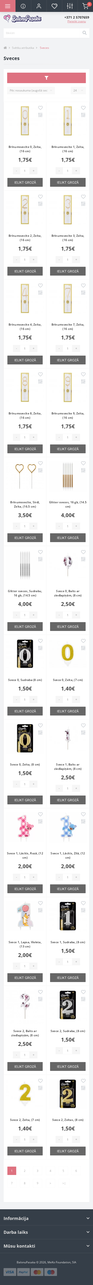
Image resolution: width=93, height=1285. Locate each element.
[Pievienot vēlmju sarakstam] (40, 108)
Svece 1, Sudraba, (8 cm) (68, 942)
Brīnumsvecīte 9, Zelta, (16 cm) (68, 415)
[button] (38, 6)
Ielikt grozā (25, 182)
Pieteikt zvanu (76, 21)
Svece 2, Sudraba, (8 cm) (68, 1031)
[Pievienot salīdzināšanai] (40, 115)
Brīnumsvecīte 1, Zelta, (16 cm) (68, 149)
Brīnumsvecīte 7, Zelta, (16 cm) (68, 327)
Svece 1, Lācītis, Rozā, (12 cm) (25, 855)
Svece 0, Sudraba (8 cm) (25, 680)
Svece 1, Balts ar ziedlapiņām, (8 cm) (68, 766)
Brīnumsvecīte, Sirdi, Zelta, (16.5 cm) (25, 504)
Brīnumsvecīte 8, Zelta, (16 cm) (25, 415)
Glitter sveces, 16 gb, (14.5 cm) (68, 504)
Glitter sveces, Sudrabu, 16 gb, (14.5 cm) (25, 593)
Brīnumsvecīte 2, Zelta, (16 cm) (25, 238)
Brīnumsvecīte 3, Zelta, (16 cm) (68, 238)
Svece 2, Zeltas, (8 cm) (68, 1120)
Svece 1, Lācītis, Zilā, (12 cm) (68, 855)
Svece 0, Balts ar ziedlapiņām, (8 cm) (68, 593)
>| (64, 1183)
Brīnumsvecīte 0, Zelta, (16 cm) (25, 149)
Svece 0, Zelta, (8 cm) (25, 764)
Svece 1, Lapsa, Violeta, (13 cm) (25, 944)
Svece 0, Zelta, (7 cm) (68, 680)
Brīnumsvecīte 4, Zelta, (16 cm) (25, 327)
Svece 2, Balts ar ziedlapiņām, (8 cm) (25, 1033)
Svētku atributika (23, 48)
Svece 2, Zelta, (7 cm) (25, 1120)
